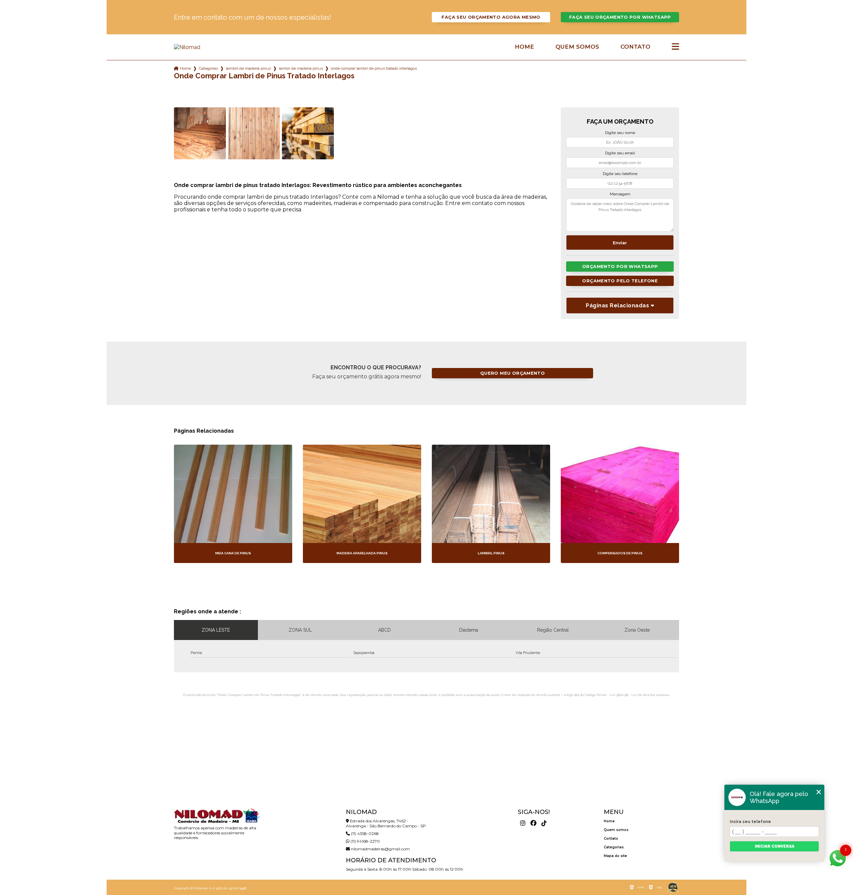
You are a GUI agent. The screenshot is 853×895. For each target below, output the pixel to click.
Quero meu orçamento (512, 373)
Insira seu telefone (750, 821)
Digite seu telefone (620, 173)
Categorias (208, 68)
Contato (635, 47)
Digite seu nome (620, 132)
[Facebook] (533, 823)
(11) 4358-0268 (364, 833)
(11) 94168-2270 (365, 841)
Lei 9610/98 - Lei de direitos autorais (639, 695)
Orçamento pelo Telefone (620, 280)
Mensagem (620, 194)
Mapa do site (615, 856)
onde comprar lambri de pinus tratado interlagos (374, 68)
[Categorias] (675, 47)
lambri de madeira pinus (301, 68)
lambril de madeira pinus (248, 68)
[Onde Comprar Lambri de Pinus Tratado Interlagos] (200, 133)
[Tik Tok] (544, 823)
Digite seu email (620, 153)
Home (524, 47)
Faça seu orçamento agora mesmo (490, 17)
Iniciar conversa (774, 846)
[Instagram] (523, 823)
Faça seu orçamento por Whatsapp (620, 17)
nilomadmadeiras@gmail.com (380, 848)
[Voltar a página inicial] (216, 47)
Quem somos (577, 47)
